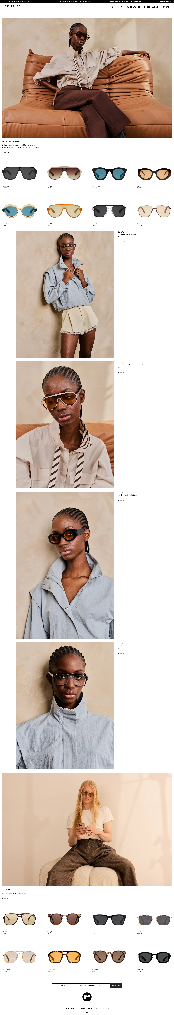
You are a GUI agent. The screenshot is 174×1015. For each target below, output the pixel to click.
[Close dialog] (106, 500)
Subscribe (87, 516)
